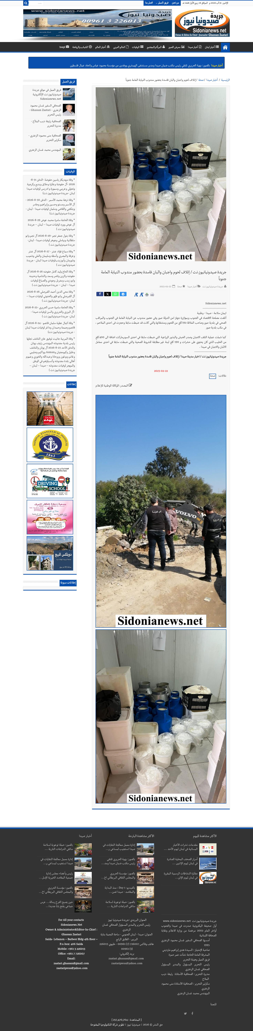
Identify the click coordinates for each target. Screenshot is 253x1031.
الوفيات (136, 47)
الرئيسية (225, 80)
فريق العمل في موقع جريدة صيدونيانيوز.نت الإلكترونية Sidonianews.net (47, 95)
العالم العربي (119, 47)
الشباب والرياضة (80, 47)
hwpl (62, 47)
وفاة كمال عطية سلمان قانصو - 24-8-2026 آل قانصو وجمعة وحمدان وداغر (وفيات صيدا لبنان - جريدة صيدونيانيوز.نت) (50, 328)
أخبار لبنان (210, 47)
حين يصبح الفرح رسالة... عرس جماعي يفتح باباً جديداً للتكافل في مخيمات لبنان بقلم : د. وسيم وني (157, 60)
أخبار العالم (100, 47)
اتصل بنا (149, 3)
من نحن (175, 3)
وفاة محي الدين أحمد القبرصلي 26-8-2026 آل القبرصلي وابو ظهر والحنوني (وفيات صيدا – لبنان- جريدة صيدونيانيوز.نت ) (51, 297)
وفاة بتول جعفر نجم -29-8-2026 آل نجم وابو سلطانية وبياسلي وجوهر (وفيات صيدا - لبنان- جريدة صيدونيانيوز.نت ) (50, 241)
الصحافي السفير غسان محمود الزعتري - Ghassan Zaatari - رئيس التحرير (45, 110)
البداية (225, 47)
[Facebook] (192, 1014)
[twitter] (185, 1014)
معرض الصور (174, 47)
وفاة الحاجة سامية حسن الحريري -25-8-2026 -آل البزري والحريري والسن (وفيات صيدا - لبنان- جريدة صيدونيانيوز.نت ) (50, 312)
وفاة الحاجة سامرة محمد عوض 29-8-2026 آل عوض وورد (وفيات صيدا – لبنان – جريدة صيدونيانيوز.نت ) (51, 225)
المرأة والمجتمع (154, 47)
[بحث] (25, 3)
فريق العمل (163, 3)
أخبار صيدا (193, 47)
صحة (201, 80)
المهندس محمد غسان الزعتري (45, 150)
